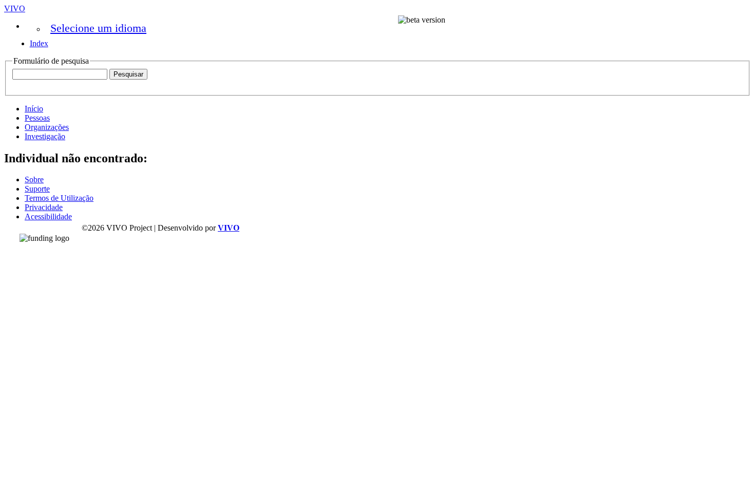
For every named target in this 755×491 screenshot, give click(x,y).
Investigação (45, 136)
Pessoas (37, 118)
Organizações (47, 127)
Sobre (34, 179)
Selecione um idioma (98, 28)
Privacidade (44, 207)
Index (39, 43)
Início (34, 108)
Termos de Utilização (59, 198)
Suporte (37, 188)
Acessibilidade (48, 216)
